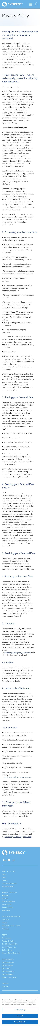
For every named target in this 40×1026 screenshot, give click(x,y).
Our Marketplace (7, 974)
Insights (4, 923)
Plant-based (6, 910)
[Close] (37, 997)
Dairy (4, 877)
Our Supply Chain (8, 971)
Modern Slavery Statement (11, 953)
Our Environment (8, 962)
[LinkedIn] (4, 861)
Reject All (20, 1016)
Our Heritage (6, 938)
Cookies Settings (20, 1010)
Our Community (7, 965)
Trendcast (5, 929)
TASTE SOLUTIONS (8, 871)
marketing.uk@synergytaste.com (17, 652)
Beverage (5, 895)
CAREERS (5, 983)
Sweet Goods (6, 904)
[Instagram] (13, 861)
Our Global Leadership (9, 944)
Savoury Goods (7, 907)
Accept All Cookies (20, 1022)
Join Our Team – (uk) (9, 947)
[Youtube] (9, 860)
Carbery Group (7, 950)
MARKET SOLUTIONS (9, 892)
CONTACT (5, 986)
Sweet (4, 874)
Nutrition (5, 898)
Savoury (4, 880)
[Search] (36, 4)
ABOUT (4, 935)
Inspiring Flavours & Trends (11, 926)
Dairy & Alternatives (8, 901)
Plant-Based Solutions (9, 883)
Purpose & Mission (8, 941)
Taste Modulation (8, 886)
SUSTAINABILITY (8, 959)
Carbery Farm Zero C (9, 977)
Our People (6, 968)
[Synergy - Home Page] (10, 4)
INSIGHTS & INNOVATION (11, 917)
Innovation (5, 920)
